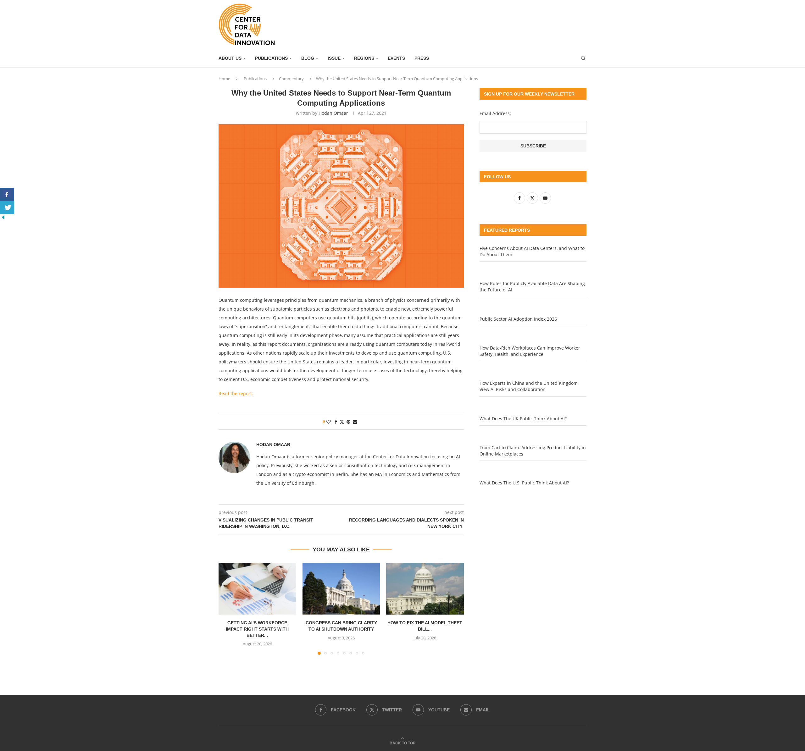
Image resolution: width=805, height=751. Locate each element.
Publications (271, 58)
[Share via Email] (355, 422)
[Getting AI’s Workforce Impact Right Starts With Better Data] (257, 589)
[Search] (583, 58)
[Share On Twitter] (7, 207)
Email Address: (495, 113)
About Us (230, 58)
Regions (364, 58)
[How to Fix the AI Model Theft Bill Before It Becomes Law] (425, 589)
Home (224, 78)
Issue (334, 58)
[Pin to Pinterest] (348, 422)
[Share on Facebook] (336, 422)
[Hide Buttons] (3, 217)
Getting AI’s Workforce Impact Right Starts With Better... (257, 629)
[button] (227, 608)
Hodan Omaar (333, 113)
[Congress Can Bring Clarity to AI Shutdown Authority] (341, 589)
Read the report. (236, 393)
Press (421, 58)
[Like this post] (328, 422)
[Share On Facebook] (7, 194)
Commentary (291, 78)
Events (396, 58)
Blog (307, 58)
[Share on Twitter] (342, 422)
